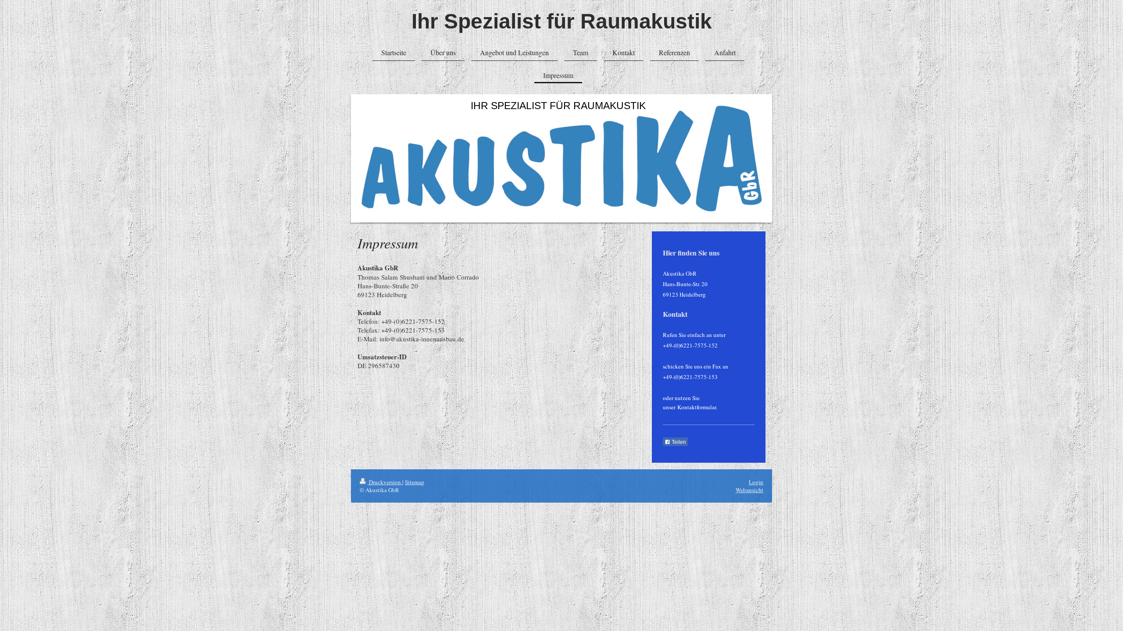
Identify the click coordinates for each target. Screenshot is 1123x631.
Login (756, 482)
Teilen (678, 442)
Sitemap (414, 482)
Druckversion (385, 482)
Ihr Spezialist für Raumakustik (561, 21)
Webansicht (749, 490)
